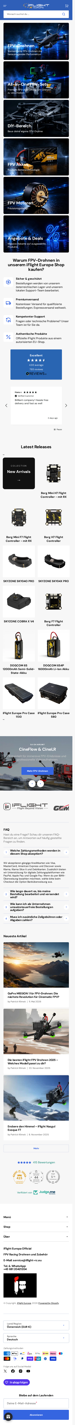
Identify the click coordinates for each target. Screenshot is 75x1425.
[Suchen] (64, 14)
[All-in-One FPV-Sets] (36, 79)
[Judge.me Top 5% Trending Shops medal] (53, 1177)
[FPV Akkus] (36, 156)
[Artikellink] (36, 974)
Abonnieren (36, 1414)
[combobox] (36, 14)
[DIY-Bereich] (36, 118)
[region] (36, 405)
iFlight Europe (24, 1303)
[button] (5, 6)
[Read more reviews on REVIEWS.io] (36, 374)
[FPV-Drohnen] (36, 41)
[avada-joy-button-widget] (8, 1417)
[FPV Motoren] (36, 195)
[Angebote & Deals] (36, 234)
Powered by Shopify (48, 1303)
